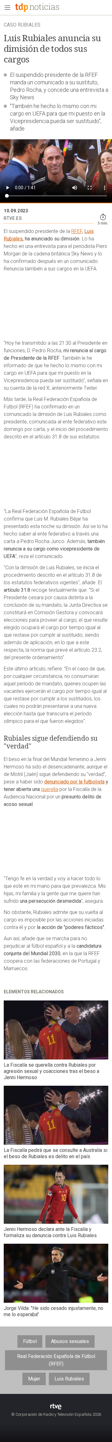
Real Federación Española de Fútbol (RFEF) (56, 1360)
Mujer (34, 1379)
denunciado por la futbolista (74, 782)
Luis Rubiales (69, 1379)
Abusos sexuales (70, 1341)
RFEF (76, 231)
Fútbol (30, 1341)
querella (49, 789)
